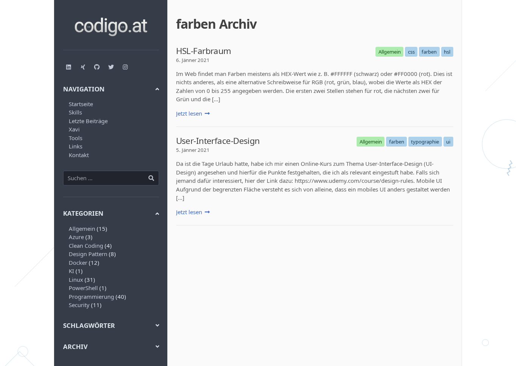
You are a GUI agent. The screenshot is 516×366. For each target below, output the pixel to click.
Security (79, 305)
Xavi (74, 129)
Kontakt (79, 155)
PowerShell (83, 288)
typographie (425, 141)
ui (448, 141)
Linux (76, 279)
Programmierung (91, 296)
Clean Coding (86, 245)
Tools (75, 138)
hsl (447, 51)
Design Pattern (88, 254)
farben (429, 51)
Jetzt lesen (189, 113)
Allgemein (82, 228)
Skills (75, 112)
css (411, 51)
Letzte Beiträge (88, 121)
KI (71, 271)
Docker (78, 262)
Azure (76, 237)
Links (75, 146)
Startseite (81, 104)
